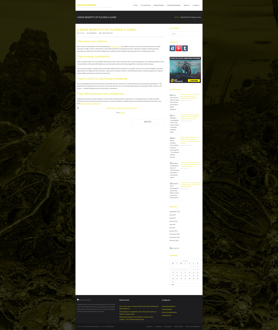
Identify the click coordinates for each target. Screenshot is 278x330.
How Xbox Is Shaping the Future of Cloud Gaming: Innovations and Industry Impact (190, 164)
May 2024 (172, 218)
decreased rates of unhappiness (90, 104)
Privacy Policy (178, 326)
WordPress (110, 326)
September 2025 (175, 212)
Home (135, 5)
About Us (186, 5)
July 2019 (172, 228)
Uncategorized (166, 315)
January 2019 (174, 231)
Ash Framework (92, 33)
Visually (122, 113)
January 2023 (174, 221)
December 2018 (175, 234)
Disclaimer (168, 326)
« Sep (172, 284)
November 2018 (175, 237)
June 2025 (173, 215)
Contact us (196, 5)
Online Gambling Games (169, 312)
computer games (115, 46)
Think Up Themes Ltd (91, 326)
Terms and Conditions (193, 326)
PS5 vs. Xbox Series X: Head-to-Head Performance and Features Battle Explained (190, 96)
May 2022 (172, 224)
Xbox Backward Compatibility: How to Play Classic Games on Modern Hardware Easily (190, 117)
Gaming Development (173, 5)
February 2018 (174, 240)
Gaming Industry (159, 5)
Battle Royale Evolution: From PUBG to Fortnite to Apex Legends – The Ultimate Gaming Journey (190, 140)
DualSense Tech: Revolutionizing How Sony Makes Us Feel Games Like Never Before (191, 185)
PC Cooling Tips (145, 5)
